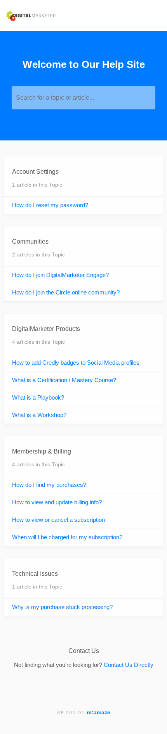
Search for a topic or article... (55, 97)
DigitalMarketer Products (46, 328)
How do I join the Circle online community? (66, 292)
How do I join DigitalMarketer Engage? (60, 275)
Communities (30, 241)
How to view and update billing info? (57, 502)
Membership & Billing (41, 451)
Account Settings (35, 171)
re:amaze (98, 712)
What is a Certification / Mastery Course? (64, 380)
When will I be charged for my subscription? (67, 537)
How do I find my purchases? (49, 484)
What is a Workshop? (39, 415)
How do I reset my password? (50, 205)
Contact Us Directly (128, 664)
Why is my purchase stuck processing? (62, 607)
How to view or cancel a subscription (58, 519)
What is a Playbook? (38, 397)
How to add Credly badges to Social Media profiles (75, 362)
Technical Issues (35, 573)
